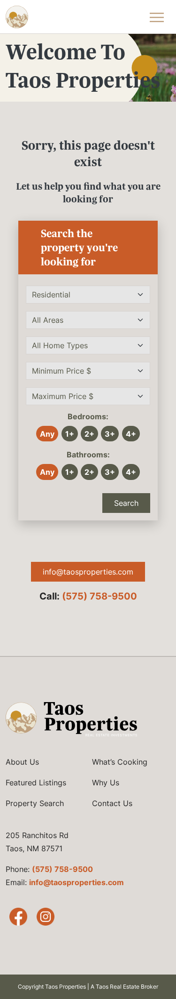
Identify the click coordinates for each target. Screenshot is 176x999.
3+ (110, 434)
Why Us (105, 782)
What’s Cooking (119, 762)
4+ (131, 434)
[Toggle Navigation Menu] (156, 17)
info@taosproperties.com (88, 571)
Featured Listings (36, 782)
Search (126, 503)
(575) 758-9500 (99, 596)
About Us (22, 762)
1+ (69, 434)
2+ (89, 434)
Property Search (35, 803)
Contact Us (112, 803)
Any (47, 434)
